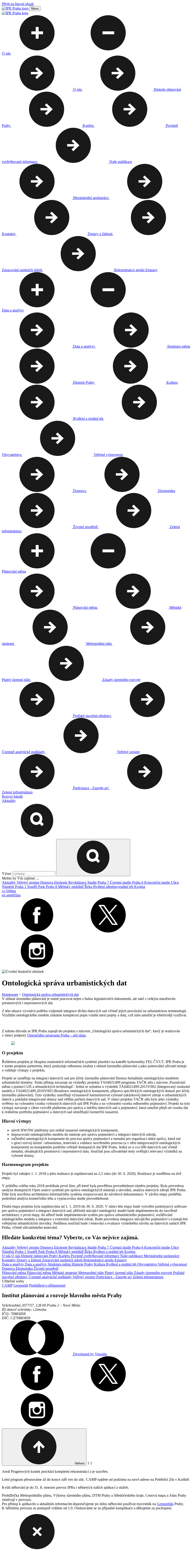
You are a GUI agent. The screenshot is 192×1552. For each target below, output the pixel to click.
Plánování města (14, 1273)
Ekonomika (25, 1268)
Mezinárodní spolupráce (161, 1256)
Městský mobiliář (71, 887)
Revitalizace (77, 882)
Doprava (47, 882)
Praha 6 (138, 882)
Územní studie (121, 882)
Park (42, 887)
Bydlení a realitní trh (108, 1252)
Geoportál (20, 1285)
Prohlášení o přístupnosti (47, 1285)
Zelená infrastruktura (148, 1277)
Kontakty (9, 1260)
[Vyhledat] (37, 837)
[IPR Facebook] (37, 931)
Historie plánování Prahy (40, 1256)
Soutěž (32, 887)
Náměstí (8, 887)
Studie (92, 882)
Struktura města (60, 1264)
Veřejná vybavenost (172, 1264)
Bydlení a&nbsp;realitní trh (113, 887)
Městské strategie (65, 1273)
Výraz (7, 874)
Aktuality (9, 882)
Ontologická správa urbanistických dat (50, 994)
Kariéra (65, 1256)
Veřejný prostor (28, 882)
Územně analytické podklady (51, 1277)
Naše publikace (132, 1256)
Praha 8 (52, 887)
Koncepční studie (157, 882)
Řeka (89, 887)
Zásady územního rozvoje (153, 1273)
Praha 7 (104, 882)
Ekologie (61, 882)
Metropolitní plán (91, 1273)
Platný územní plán (119, 1273)
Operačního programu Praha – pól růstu (56, 1035)
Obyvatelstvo (147, 1264)
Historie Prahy (83, 1264)
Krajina (139, 887)
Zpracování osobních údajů (62, 1260)
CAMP (7, 1285)
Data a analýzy (13, 1264)
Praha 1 (21, 887)
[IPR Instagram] (37, 967)
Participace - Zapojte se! (114, 1277)
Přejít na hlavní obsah (18, 4)
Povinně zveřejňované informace (95, 1256)
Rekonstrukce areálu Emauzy (105, 1260)
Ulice (175, 882)
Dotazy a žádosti (29, 1260)
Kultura (100, 1264)
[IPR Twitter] (108, 931)
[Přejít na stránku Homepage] (15, 8)
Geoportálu (165, 1504)
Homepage (10, 994)
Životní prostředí (46, 1268)
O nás (6, 1256)
